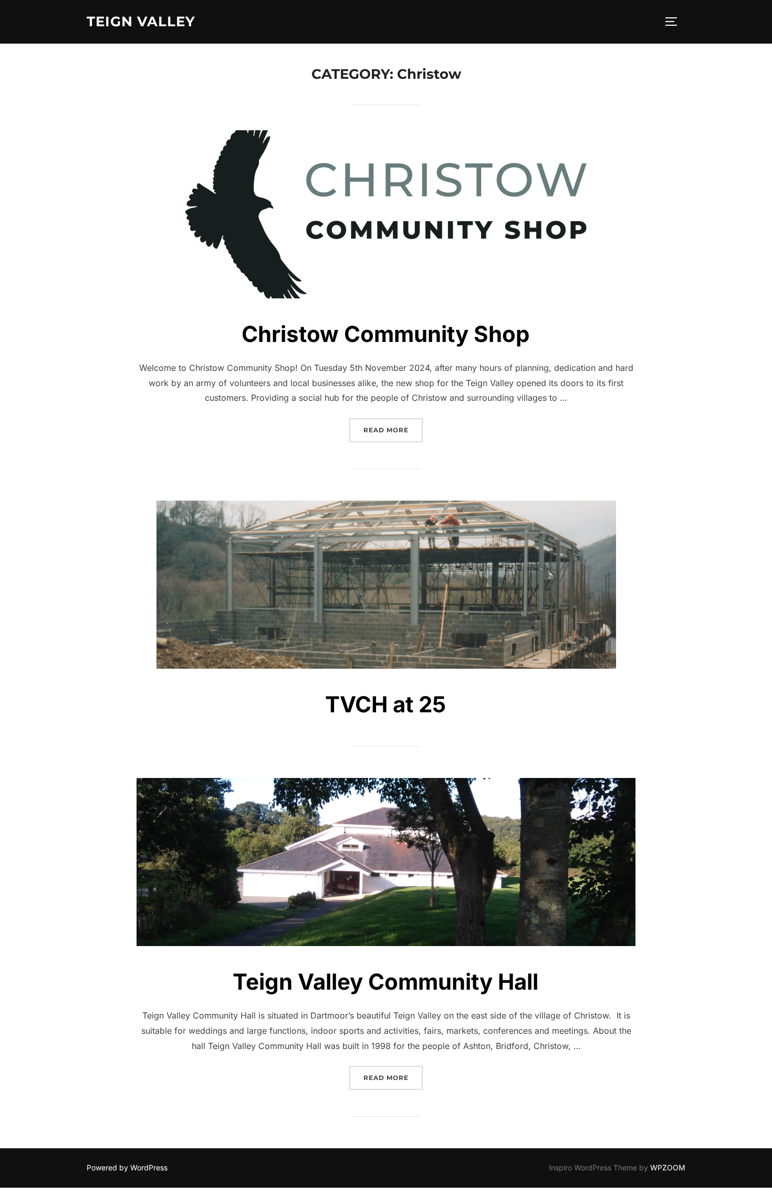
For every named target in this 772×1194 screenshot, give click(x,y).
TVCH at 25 (385, 704)
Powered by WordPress (127, 1167)
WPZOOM (667, 1167)
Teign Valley (141, 21)
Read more (393, 429)
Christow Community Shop (385, 333)
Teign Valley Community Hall (385, 981)
